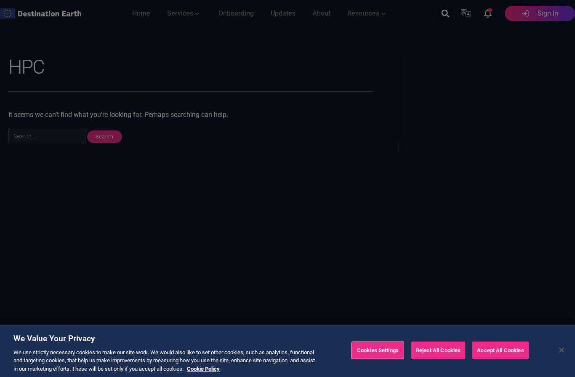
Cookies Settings (378, 350)
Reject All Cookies (438, 350)
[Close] (561, 350)
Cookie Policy (203, 368)
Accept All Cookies (500, 350)
